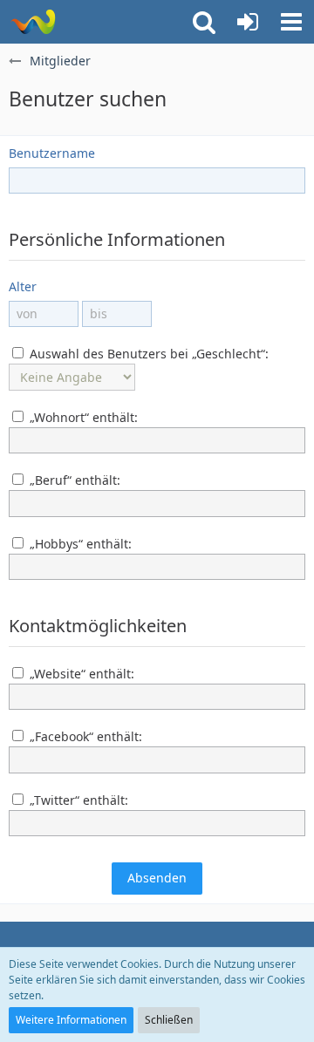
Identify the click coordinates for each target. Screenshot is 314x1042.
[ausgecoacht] (32, 21)
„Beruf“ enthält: (73, 480)
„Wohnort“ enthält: (82, 417)
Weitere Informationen (71, 1019)
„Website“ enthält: (80, 673)
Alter (23, 286)
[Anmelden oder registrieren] (247, 21)
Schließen (169, 1019)
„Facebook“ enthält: (84, 736)
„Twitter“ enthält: (77, 800)
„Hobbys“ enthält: (79, 543)
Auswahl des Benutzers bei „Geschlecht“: (147, 353)
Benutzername (52, 153)
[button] (291, 21)
